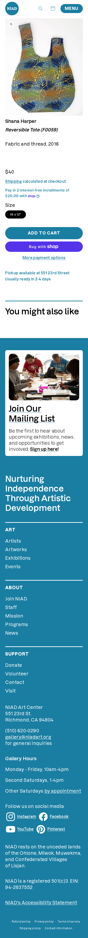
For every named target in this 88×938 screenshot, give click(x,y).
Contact (14, 682)
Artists (13, 541)
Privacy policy (44, 921)
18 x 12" (15, 214)
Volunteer (16, 673)
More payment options (44, 258)
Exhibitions (17, 558)
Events (13, 566)
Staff (11, 607)
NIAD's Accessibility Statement (41, 902)
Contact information (58, 928)
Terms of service (69, 921)
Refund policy (21, 921)
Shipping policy (30, 928)
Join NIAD (16, 598)
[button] (41, 9)
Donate (13, 665)
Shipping (13, 181)
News (11, 633)
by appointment (62, 791)
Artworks (16, 549)
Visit (10, 690)
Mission (14, 615)
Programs (16, 624)
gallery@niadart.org (28, 737)
